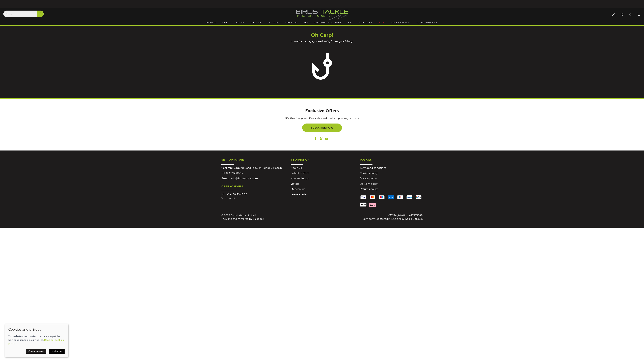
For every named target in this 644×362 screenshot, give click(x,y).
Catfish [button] (273, 22)
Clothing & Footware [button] (328, 22)
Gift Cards (366, 22)
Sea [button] (306, 22)
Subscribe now (322, 127)
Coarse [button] (239, 22)
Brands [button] (211, 22)
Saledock (258, 218)
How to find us (300, 178)
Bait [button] (350, 22)
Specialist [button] (257, 22)
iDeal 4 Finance (400, 22)
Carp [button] (225, 22)
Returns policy (369, 189)
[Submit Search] (40, 14)
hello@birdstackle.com (243, 178)
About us (296, 167)
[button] (630, 14)
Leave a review (300, 194)
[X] (321, 138)
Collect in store (300, 173)
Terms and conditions (373, 167)
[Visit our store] (622, 14)
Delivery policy (369, 183)
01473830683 (234, 173)
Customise (56, 351)
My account (298, 189)
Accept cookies (36, 351)
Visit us (295, 183)
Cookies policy (369, 173)
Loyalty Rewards (427, 22)
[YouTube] (327, 138)
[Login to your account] (613, 14)
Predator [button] (291, 22)
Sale (381, 22)
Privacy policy (368, 178)
